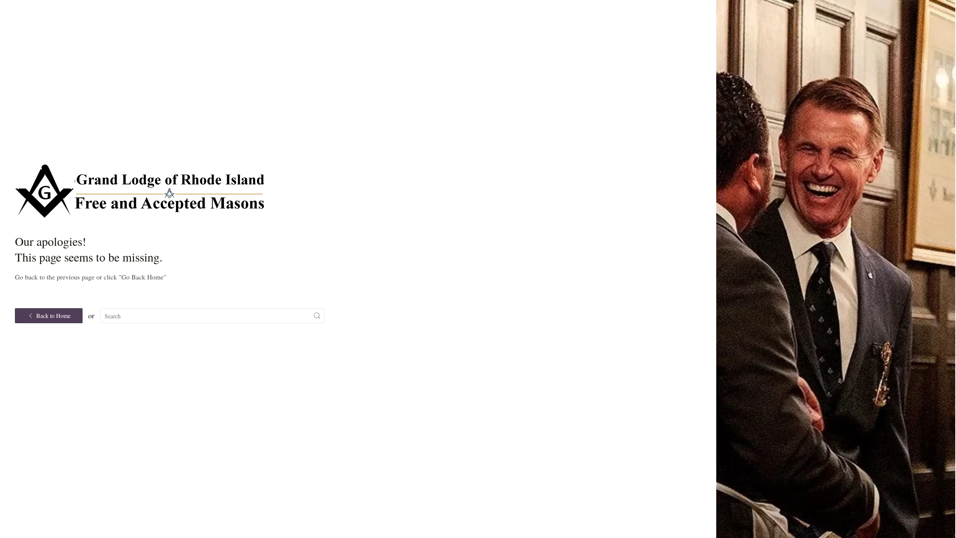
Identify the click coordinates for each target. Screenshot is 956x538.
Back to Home (53, 315)
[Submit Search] (317, 315)
